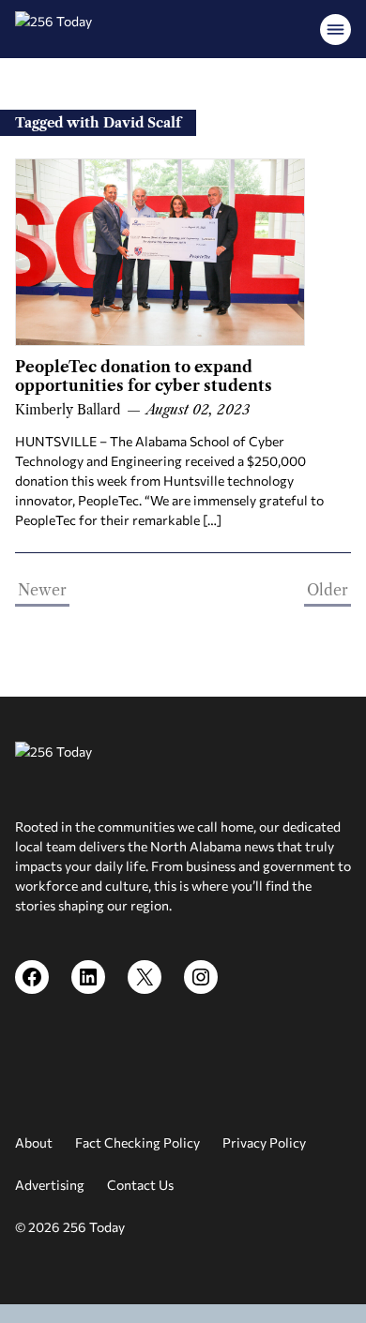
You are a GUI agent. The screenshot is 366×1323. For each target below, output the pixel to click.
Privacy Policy (264, 1142)
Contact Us (140, 1185)
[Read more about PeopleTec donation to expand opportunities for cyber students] (160, 252)
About (34, 1142)
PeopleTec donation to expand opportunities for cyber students (143, 376)
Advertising (49, 1185)
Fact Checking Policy (137, 1142)
